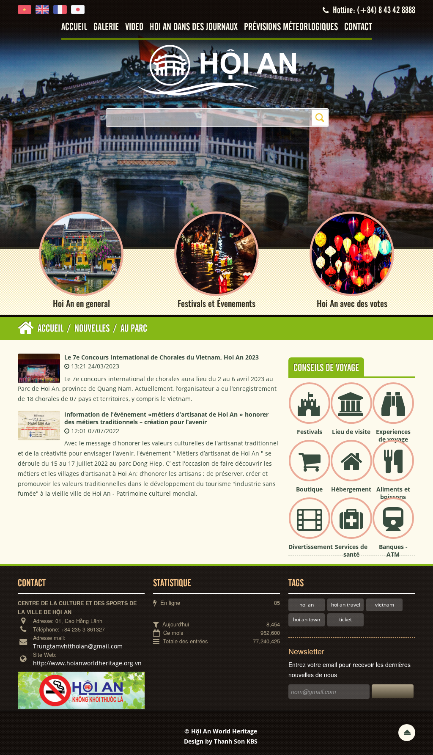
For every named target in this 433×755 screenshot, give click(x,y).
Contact (358, 27)
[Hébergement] (351, 468)
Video (134, 27)
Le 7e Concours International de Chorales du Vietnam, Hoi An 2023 (161, 357)
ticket (345, 619)
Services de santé (351, 550)
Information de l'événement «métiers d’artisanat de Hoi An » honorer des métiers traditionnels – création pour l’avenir (166, 418)
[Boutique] (310, 468)
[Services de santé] (351, 525)
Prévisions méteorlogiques (291, 27)
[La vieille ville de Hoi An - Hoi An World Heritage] (216, 70)
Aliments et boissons (393, 493)
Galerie (106, 27)
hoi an (306, 604)
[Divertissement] (309, 525)
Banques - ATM (393, 550)
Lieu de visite (351, 432)
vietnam (384, 604)
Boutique (309, 489)
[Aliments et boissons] (393, 468)
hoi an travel (345, 604)
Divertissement (310, 547)
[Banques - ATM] (393, 525)
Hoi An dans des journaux (194, 27)
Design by (221, 741)
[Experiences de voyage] (393, 410)
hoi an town (306, 619)
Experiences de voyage (393, 435)
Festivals (309, 432)
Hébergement (351, 489)
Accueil (74, 27)
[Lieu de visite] (351, 410)
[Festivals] (309, 410)
